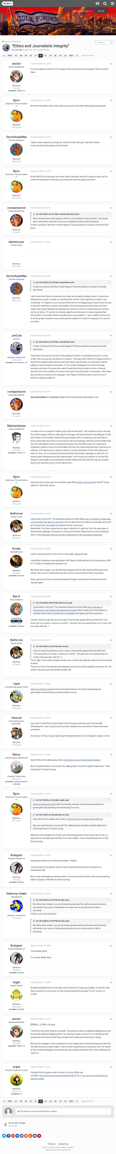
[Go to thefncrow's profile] (16, 526)
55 (55, 56)
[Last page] (77, 56)
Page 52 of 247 (87, 56)
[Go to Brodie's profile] (16, 561)
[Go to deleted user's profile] (16, 254)
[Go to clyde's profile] (16, 696)
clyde (16, 683)
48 (21, 56)
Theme (51, 1144)
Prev (10, 55)
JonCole (18, 50)
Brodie (16, 548)
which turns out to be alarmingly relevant (82, 760)
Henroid (16, 718)
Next (71, 55)
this (40, 867)
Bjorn (16, 100)
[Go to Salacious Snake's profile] (16, 906)
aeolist (16, 63)
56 (60, 56)
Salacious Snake (16, 893)
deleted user (16, 242)
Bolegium (16, 855)
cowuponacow (16, 207)
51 (35, 56)
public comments (85, 482)
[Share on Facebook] (8, 1136)
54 (50, 56)
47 (16, 56)
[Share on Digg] (17, 1136)
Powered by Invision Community (58, 1150)
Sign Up (101, 11)
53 (45, 56)
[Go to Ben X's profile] (16, 609)
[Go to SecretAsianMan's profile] (16, 149)
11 (111, 42)
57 (65, 56)
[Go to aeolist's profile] (16, 76)
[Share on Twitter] (4, 1136)
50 (31, 56)
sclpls (16, 1067)
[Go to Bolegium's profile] (16, 868)
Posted (41, 64)
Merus (16, 754)
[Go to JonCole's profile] (6, 47)
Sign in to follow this (12, 41)
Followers (101, 42)
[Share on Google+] (13, 1136)
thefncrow (16, 513)
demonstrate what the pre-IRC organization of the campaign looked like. (70, 535)
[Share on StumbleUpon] (30, 1136)
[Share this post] (111, 64)
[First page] (4, 56)
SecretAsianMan (16, 137)
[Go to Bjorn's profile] (16, 115)
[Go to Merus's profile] (16, 767)
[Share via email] (35, 1136)
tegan (16, 982)
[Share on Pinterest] (39, 1136)
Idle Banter (45, 50)
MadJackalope (16, 425)
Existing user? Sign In (82, 11)
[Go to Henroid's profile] (16, 733)
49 (26, 56)
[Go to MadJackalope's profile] (16, 438)
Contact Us (63, 1144)
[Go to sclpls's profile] (16, 1079)
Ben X (16, 596)
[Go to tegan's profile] (16, 995)
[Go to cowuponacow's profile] (16, 220)
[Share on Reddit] (26, 1136)
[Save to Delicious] (22, 1136)
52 (40, 56)
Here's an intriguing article (42, 689)
